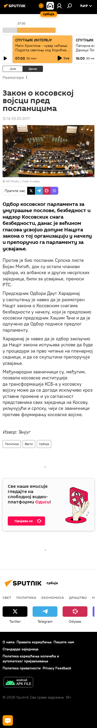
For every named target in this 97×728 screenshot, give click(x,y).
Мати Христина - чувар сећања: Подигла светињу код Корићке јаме (41, 50)
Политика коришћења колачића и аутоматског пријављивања (31, 658)
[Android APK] (18, 683)
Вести (29, 444)
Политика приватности (22, 668)
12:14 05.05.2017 (16, 118)
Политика (12, 444)
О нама (8, 642)
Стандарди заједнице (21, 649)
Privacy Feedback (57, 668)
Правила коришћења (34, 642)
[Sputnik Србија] (15, 7)
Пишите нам (64, 642)
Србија (44, 444)
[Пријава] (59, 6)
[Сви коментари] (8, 720)
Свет (7, 597)
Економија (52, 597)
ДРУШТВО (78, 597)
